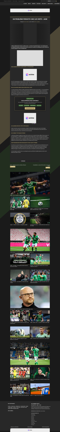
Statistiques (39, 3)
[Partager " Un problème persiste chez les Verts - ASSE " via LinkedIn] (35, 161)
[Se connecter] (56, 1)
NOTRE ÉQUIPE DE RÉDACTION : (35, 413)
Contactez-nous (50, 3)
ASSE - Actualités (37, 21)
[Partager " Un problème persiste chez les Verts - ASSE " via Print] (38, 161)
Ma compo (25, 3)
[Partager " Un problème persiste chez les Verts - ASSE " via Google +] (30, 161)
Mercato (29, 3)
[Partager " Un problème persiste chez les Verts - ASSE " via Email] (36, 161)
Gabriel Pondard (33, 423)
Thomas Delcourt (33, 415)
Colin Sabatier (32, 422)
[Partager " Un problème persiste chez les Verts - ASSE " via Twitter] (28, 161)
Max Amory (32, 416)
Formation (33, 3)
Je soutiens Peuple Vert (30, 108)
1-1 (28, 45)
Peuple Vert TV (44, 3)
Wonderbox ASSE (15, 408)
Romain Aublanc (26, 21)
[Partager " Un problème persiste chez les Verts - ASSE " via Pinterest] (33, 161)
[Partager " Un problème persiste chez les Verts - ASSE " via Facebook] (26, 161)
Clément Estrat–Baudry (34, 421)
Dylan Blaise (32, 424)
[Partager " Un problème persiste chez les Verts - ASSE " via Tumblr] (31, 161)
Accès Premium (56, 3)
